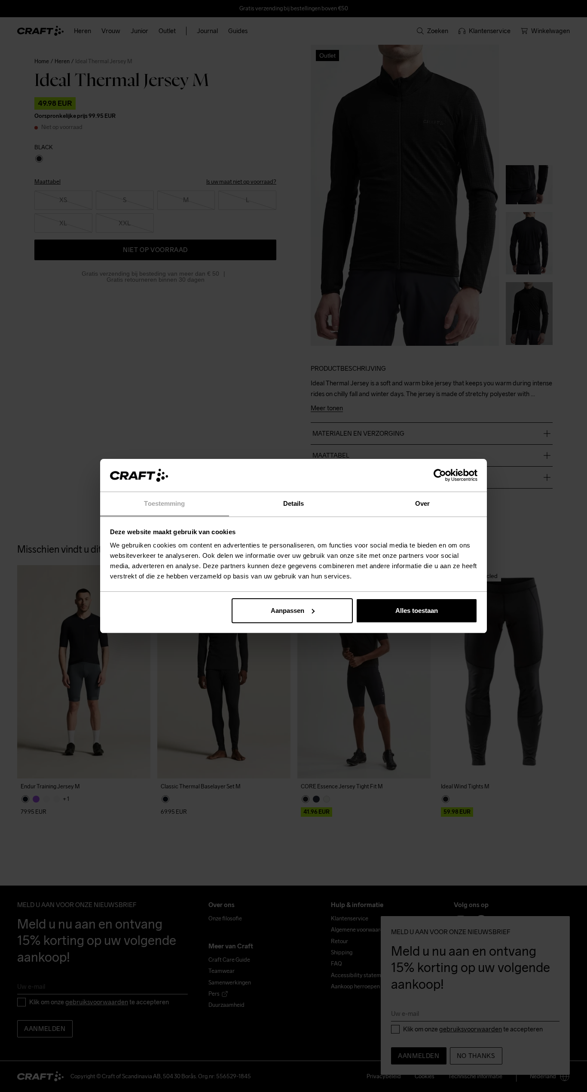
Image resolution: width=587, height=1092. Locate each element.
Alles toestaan (416, 610)
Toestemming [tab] (164, 503)
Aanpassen (287, 610)
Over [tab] (422, 503)
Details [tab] (293, 503)
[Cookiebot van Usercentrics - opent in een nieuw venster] (439, 475)
